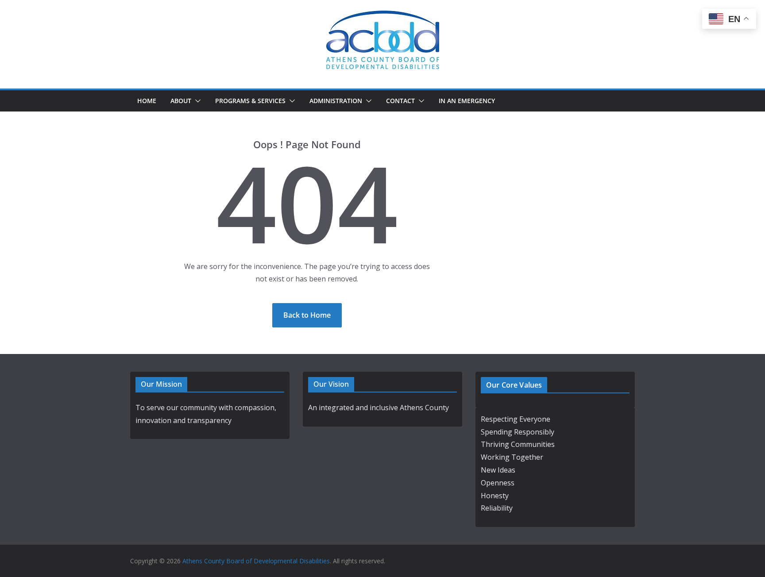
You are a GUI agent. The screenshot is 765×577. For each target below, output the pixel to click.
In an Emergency (467, 100)
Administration (335, 100)
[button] (196, 101)
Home (146, 100)
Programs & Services (250, 100)
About (180, 100)
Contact (400, 100)
